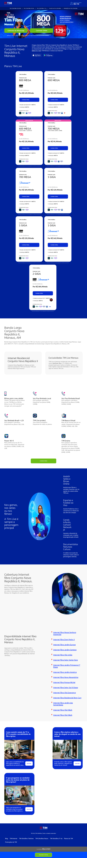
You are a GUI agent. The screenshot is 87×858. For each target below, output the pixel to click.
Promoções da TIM (11, 842)
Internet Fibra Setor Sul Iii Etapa (65, 688)
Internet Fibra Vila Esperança (64, 693)
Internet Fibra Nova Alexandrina (65, 677)
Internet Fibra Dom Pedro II (64, 640)
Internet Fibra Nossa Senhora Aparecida (64, 633)
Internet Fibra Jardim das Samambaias (63, 704)
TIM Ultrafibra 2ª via (56, 838)
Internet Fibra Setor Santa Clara (65, 660)
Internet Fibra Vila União (62, 655)
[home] (8, 3)
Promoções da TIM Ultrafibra (70, 8)
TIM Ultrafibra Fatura (41, 838)
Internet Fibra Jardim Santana (64, 650)
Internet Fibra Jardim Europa (64, 645)
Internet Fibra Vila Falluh (62, 710)
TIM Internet (13, 838)
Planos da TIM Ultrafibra (55, 8)
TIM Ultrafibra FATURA (29, 8)
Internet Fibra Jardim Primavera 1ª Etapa (66, 666)
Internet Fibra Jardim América (65, 672)
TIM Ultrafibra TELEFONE (15, 8)
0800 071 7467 (36, 51)
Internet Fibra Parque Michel (64, 682)
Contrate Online (43, 854)
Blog (6, 838)
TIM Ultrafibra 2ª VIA (41, 8)
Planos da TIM (68, 838)
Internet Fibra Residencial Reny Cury (67, 698)
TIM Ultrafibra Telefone (26, 838)
